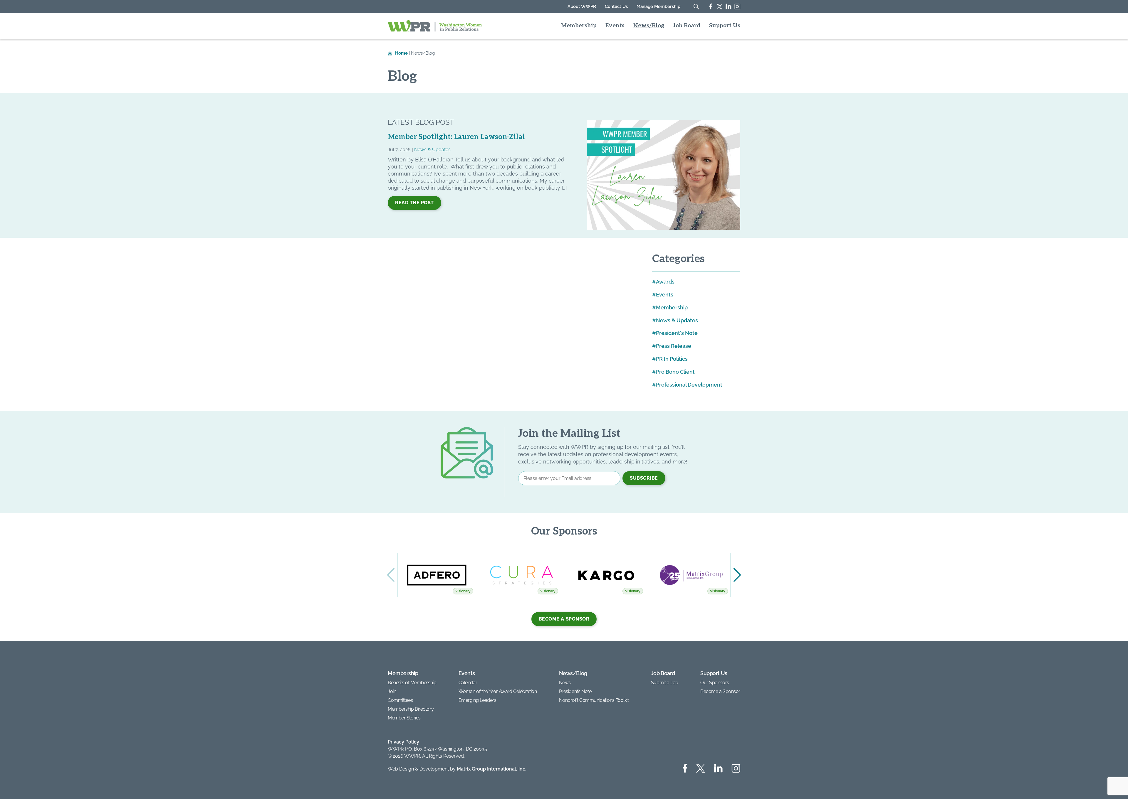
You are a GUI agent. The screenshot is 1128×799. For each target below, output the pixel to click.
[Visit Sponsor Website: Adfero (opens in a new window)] (436, 575)
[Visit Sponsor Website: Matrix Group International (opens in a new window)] (691, 575)
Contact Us (616, 6)
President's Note (677, 333)
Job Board (686, 26)
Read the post (414, 202)
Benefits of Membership (412, 682)
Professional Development (689, 385)
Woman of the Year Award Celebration (498, 691)
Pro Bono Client (675, 372)
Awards (665, 282)
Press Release (673, 346)
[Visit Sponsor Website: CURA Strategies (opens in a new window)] (521, 575)
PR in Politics (672, 359)
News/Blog (648, 26)
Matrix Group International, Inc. (491, 769)
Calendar (468, 682)
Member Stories (404, 718)
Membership (579, 26)
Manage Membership (658, 6)
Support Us (724, 26)
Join (392, 691)
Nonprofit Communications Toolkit (594, 700)
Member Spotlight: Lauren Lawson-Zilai (456, 137)
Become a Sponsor (564, 619)
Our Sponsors (714, 682)
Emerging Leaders (477, 700)
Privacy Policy (403, 742)
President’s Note (575, 691)
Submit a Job (664, 682)
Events (615, 26)
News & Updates (432, 149)
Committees (400, 700)
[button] (737, 575)
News (565, 682)
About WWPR (582, 6)
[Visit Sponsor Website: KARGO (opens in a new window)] (606, 575)
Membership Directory (411, 709)
